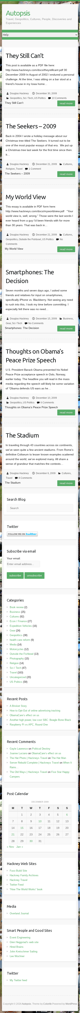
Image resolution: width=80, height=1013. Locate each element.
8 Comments (25, 478)
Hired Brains (16, 946)
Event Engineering (20, 937)
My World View (26, 196)
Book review (16, 607)
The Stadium (22, 435)
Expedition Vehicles (21, 625)
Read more (66, 103)
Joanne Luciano (18, 753)
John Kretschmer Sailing (23, 951)
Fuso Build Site (18, 870)
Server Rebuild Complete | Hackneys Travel (34, 762)
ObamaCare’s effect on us (24, 715)
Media (13, 644)
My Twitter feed (18, 980)
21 (13, 834)
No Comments (35, 323)
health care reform (20, 639)
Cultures (67, 164)
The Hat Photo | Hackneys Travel (28, 758)
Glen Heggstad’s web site (24, 942)
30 (31, 841)
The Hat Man (58, 758)
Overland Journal (19, 913)
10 (40, 821)
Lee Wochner (17, 956)
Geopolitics (16, 98)
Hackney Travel (18, 880)
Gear (8, 323)
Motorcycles (16, 649)
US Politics (40, 98)
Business (68, 318)
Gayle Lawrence (19, 748)
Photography (17, 658)
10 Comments (59, 98)
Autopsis (18, 13)
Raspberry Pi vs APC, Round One (29, 724)
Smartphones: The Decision (30, 276)
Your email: (14, 558)
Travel (19, 168)
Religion (10, 168)
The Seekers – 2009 (31, 126)
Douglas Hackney (19, 93)
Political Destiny (41, 748)
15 (21, 827)
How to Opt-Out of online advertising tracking (35, 710)
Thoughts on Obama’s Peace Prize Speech (34, 356)
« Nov (10, 846)
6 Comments (47, 402)
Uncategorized (18, 677)
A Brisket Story (18, 705)
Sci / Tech (28, 98)
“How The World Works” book (26, 889)
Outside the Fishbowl (30, 239)
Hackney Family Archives (24, 875)
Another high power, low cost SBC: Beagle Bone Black (40, 719)
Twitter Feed (16, 884)
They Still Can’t (25, 55)
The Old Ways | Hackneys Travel (28, 772)
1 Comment (35, 168)
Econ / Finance (18, 621)
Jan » (19, 846)
